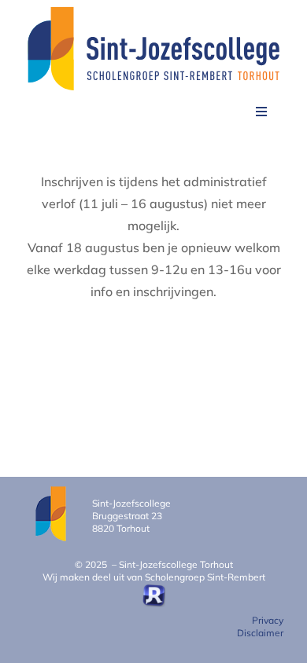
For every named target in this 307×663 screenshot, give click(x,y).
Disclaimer (260, 633)
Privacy (267, 620)
